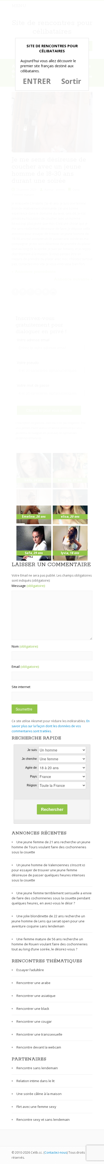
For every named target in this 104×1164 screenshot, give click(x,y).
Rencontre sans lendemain (37, 1068)
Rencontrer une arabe (33, 982)
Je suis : (32, 750)
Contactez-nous (55, 1152)
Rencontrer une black (32, 1008)
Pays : (34, 776)
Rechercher (52, 809)
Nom (25, 646)
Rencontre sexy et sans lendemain (43, 1119)
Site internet (21, 686)
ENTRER (37, 81)
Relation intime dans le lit (35, 1081)
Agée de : (31, 767)
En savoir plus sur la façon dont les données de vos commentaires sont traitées (51, 726)
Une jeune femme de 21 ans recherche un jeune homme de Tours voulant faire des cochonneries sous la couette (51, 847)
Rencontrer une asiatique (36, 995)
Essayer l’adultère (30, 970)
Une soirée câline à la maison (39, 1093)
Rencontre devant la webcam (38, 1047)
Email (25, 666)
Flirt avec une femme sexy (36, 1106)
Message (28, 585)
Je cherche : (30, 759)
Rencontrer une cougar (34, 1021)
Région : (32, 785)
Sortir (71, 81)
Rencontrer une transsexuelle (39, 1034)
